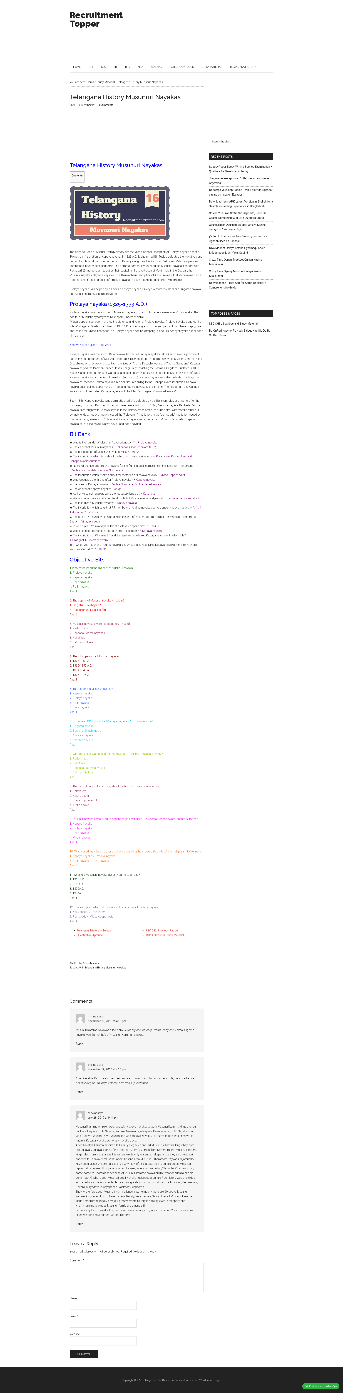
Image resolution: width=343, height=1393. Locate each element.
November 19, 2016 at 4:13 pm (107, 1021)
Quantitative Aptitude (90, 935)
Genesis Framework (185, 1380)
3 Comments (105, 104)
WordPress (205, 1380)
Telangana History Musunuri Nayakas (105, 967)
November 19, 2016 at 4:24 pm (107, 1069)
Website (75, 1334)
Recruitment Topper (96, 19)
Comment (77, 1260)
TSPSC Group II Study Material (165, 935)
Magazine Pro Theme (157, 1380)
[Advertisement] (208, 30)
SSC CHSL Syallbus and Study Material (233, 323)
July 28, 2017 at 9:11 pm (103, 1117)
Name (74, 1298)
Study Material (91, 963)
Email (74, 1316)
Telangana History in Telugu (94, 930)
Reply (79, 1043)
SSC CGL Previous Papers (162, 930)
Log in (217, 1380)
